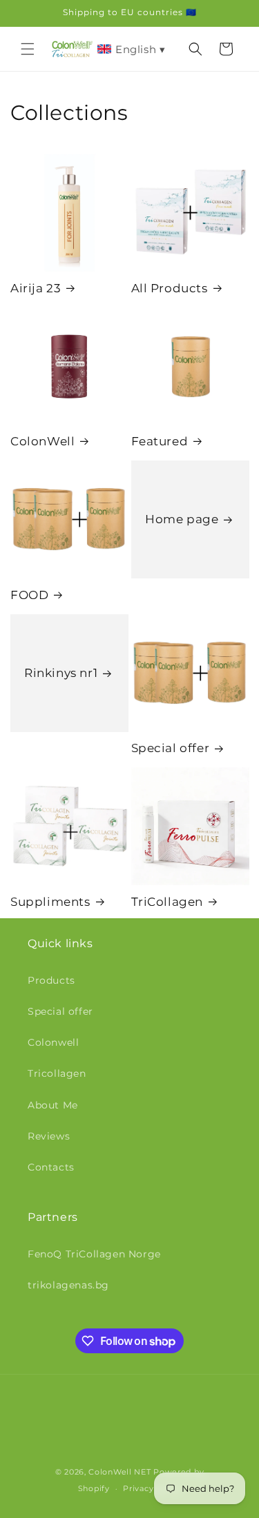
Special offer (170, 748)
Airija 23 (35, 288)
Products (51, 980)
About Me (53, 1105)
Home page (181, 519)
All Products (169, 288)
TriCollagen (167, 902)
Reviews (49, 1136)
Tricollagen (57, 1073)
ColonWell (42, 441)
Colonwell (53, 1042)
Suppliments (50, 902)
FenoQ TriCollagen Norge (94, 1254)
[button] (27, 49)
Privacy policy (152, 1488)
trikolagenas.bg (68, 1285)
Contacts (51, 1167)
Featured (160, 441)
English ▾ (140, 49)
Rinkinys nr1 (60, 673)
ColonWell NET (119, 1472)
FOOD (29, 595)
